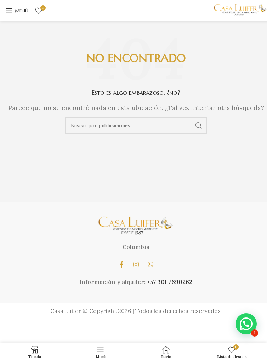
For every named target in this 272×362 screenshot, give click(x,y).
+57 (152, 281)
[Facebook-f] (121, 264)
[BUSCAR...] (199, 125)
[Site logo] (240, 9)
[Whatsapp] (150, 264)
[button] (246, 323)
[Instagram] (136, 264)
